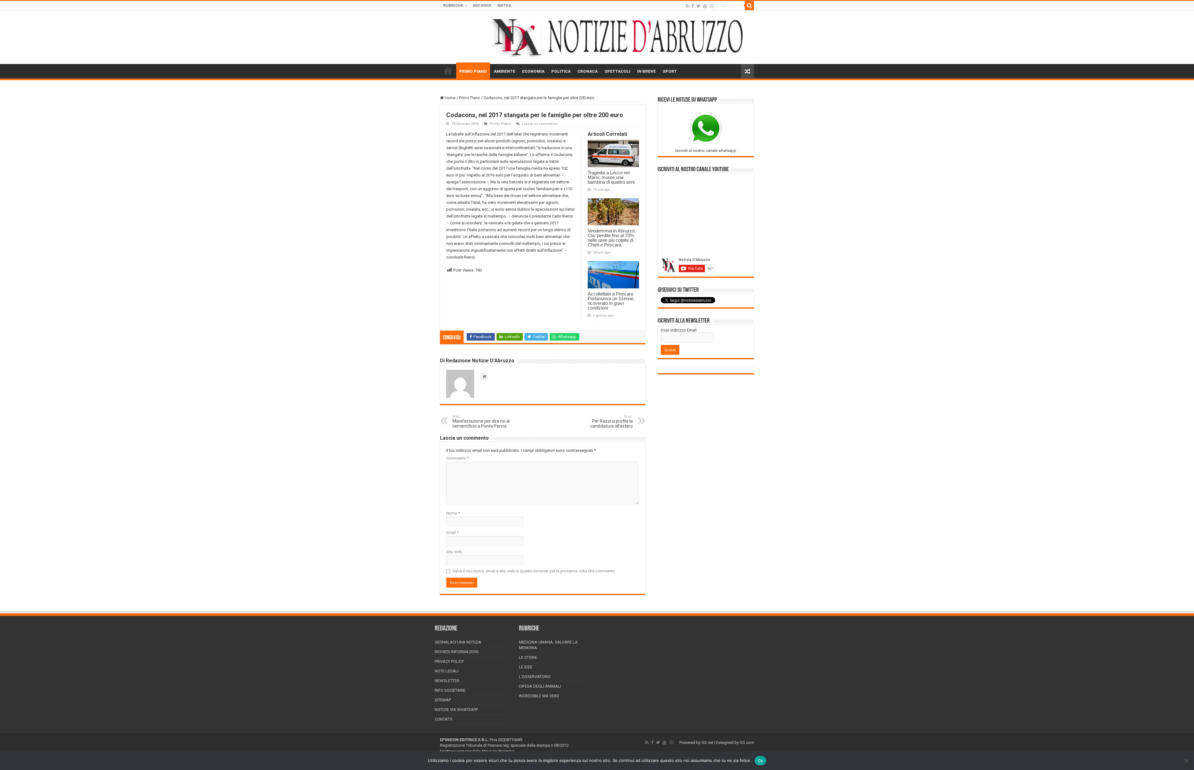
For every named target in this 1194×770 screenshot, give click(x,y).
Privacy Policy (449, 661)
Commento (457, 458)
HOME (448, 70)
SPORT (670, 71)
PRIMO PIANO (473, 71)
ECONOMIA (533, 71)
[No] (1186, 761)
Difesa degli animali (540, 686)
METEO (504, 5)
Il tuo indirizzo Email (678, 330)
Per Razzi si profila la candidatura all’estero (611, 422)
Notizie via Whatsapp (456, 709)
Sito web (454, 551)
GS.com (747, 742)
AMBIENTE (504, 71)
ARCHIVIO (482, 5)
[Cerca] (749, 5)
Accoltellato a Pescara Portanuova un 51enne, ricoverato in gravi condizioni (611, 300)
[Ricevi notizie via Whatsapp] (712, 6)
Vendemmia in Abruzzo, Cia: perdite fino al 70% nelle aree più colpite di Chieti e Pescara (612, 237)
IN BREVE (646, 71)
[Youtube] (704, 6)
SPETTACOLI (617, 71)
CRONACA (587, 71)
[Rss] (687, 6)
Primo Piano (469, 97)
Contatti (443, 719)
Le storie (528, 657)
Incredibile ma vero (539, 696)
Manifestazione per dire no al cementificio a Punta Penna (481, 422)
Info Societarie (450, 690)
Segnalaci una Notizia (458, 642)
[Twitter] (698, 6)
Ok (760, 760)
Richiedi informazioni (457, 651)
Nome (453, 513)
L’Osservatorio (535, 676)
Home (450, 97)
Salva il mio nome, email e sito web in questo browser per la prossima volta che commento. (534, 571)
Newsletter (447, 680)
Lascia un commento (540, 124)
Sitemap (443, 700)
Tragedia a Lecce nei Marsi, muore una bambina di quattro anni (611, 177)
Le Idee (525, 667)
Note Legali (447, 671)
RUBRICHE (453, 5)
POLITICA (561, 71)
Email (452, 532)
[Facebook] (693, 6)
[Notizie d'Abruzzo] (597, 37)
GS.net (707, 742)
